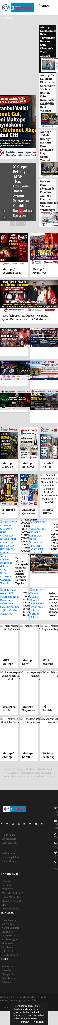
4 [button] (20, 211)
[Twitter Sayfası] (8, 823)
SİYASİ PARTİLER (11, 900)
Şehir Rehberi (9, 951)
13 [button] (13, 223)
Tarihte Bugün (10, 939)
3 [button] (15, 211)
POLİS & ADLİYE (11, 908)
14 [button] (18, 223)
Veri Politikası (9, 842)
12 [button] (32, 217)
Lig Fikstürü (8, 935)
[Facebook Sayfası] (3, 823)
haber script (50, 1003)
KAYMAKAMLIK (10, 897)
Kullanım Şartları (11, 853)
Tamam (39, 1021)
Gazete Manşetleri (12, 955)
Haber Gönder (10, 861)
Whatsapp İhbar (10, 857)
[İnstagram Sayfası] (14, 823)
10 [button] (21, 217)
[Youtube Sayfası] (20, 823)
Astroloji (6, 982)
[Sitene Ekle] (43, 823)
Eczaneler (7, 931)
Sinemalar (7, 943)
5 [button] (26, 211)
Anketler (6, 970)
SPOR (5, 904)
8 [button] (10, 217)
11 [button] (26, 217)
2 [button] (10, 211)
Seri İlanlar (8, 947)
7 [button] (4, 217)
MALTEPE (7, 885)
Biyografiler (8, 974)
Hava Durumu (9, 920)
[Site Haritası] (37, 823)
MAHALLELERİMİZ (12, 893)
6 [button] (32, 211)
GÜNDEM (43, 6)
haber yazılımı (44, 1000)
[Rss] (31, 823)
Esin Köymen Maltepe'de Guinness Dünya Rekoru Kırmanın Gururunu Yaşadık (21, 571)
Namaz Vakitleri (10, 927)
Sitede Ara (7, 966)
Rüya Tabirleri (9, 978)
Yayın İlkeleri (9, 838)
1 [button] (4, 211)
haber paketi (7, 1003)
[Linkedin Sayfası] (26, 823)
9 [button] (15, 217)
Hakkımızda (8, 835)
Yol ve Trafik (8, 924)
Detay (26, 1021)
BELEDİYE (7, 889)
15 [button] (24, 223)
